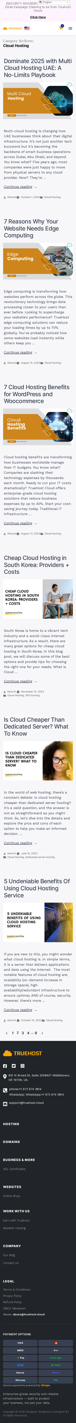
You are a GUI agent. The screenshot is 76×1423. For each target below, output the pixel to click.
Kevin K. (12, 691)
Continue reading (21, 187)
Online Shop (11, 1196)
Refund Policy (12, 1302)
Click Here (38, 17)
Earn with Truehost (16, 1220)
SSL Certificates (14, 1169)
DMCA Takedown (14, 1308)
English (47, 2)
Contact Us (11, 1263)
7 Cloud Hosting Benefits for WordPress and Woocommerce (37, 393)
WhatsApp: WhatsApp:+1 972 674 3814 (36, 1094)
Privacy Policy (12, 1296)
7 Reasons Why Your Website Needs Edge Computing (31, 228)
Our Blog (9, 1255)
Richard (11, 197)
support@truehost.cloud (26, 1103)
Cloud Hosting (52, 197)
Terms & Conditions (16, 1289)
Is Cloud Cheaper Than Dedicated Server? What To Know (36, 726)
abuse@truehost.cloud (29, 1314)
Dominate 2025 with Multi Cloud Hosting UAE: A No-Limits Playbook (38, 67)
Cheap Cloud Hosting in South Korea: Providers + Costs (36, 564)
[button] (27, 28)
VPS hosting (32, 695)
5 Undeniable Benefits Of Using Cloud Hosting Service (37, 888)
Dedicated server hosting (40, 857)
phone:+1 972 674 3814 (25, 1089)
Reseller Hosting (14, 1228)
